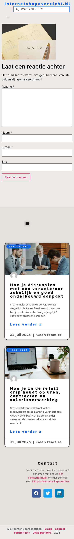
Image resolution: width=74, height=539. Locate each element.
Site (4, 161)
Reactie (8, 86)
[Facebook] (36, 493)
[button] (8, 16)
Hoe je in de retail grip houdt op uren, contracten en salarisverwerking (35, 394)
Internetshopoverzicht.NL (37, 4)
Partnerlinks (22, 532)
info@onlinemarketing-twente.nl (50, 481)
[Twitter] (47, 493)
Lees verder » (26, 324)
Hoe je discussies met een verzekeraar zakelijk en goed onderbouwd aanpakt (37, 290)
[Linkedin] (59, 493)
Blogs (48, 529)
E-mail (7, 147)
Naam (7, 132)
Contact (60, 529)
